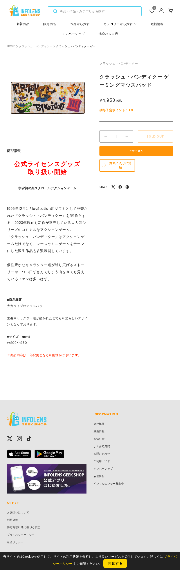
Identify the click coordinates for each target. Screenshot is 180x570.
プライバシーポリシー (21, 535)
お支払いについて (18, 512)
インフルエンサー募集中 (109, 483)
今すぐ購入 (136, 151)
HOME (11, 46)
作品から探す (80, 24)
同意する (115, 563)
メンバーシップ (73, 34)
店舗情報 (99, 476)
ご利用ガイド (102, 461)
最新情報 (157, 24)
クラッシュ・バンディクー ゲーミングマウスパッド (88, 46)
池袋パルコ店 (108, 34)
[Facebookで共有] (120, 187)
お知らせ (99, 439)
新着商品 (22, 24)
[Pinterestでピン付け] (127, 187)
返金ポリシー (15, 542)
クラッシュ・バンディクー (35, 46)
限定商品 (49, 24)
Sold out (155, 136)
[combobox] (94, 11)
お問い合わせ (102, 454)
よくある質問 (102, 446)
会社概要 (99, 424)
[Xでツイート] (113, 187)
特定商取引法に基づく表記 (23, 527)
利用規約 (12, 520)
